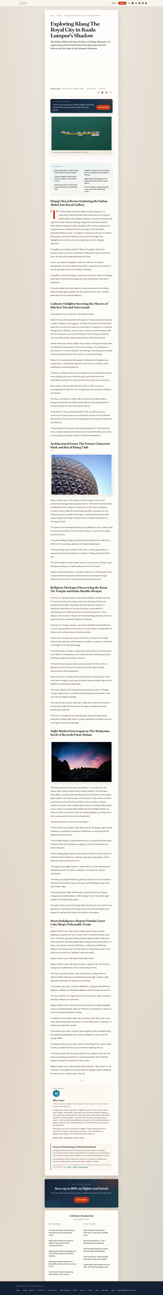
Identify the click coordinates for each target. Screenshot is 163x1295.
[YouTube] (139, 3)
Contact (81, 1138)
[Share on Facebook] (102, 92)
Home (52, 16)
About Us (32, 1290)
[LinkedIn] (143, 3)
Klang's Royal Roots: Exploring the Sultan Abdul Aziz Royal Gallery (66, 171)
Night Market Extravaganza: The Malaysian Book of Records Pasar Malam (96, 181)
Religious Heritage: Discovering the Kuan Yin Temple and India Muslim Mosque (96, 172)
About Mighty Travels (71, 1138)
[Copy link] (111, 92)
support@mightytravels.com (126, 1290)
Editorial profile (58, 1138)
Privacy (89, 1290)
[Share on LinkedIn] (106, 92)
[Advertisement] (81, 67)
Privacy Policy (52, 1290)
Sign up (122, 3)
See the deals (103, 107)
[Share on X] (98, 92)
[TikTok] (146, 3)
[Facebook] (133, 3)
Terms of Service (65, 1290)
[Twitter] (129, 3)
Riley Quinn (56, 89)
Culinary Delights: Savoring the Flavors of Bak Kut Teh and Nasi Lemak (65, 178)
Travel (59, 16)
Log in (114, 3)
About (69, 1167)
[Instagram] (136, 3)
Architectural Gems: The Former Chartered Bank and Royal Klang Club (65, 187)
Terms (97, 1290)
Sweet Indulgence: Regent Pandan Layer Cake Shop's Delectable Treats (96, 189)
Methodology (83, 1167)
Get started (81, 1200)
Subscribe (104, 1290)
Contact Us (41, 1290)
